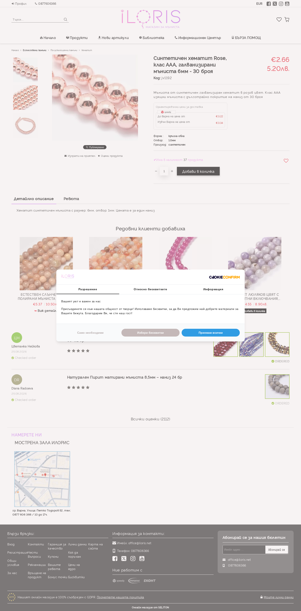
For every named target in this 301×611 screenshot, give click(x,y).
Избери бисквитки (150, 332)
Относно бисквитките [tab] (150, 289)
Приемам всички (211, 332)
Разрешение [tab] (87, 289)
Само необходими (90, 332)
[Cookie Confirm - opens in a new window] (224, 277)
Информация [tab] (213, 289)
